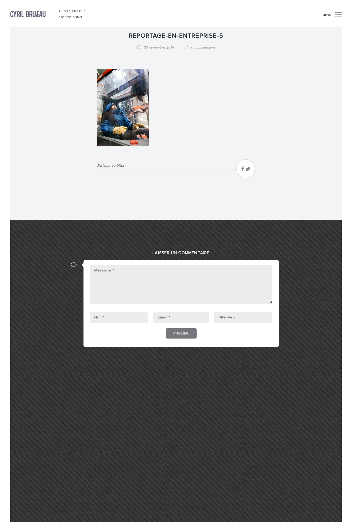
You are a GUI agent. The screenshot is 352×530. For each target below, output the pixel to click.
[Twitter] (248, 170)
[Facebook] (242, 170)
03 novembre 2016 (158, 47)
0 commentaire (203, 47)
